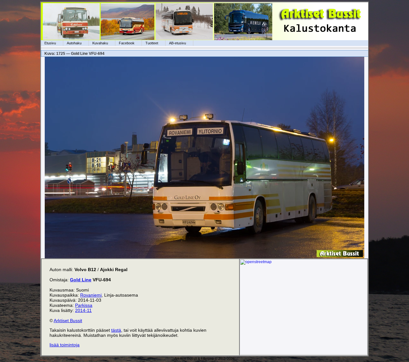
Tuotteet (151, 43)
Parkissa (83, 305)
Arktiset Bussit (68, 320)
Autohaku (74, 43)
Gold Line (80, 279)
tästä (116, 330)
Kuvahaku (100, 43)
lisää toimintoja (65, 344)
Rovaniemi (91, 295)
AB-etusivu (177, 43)
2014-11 (83, 310)
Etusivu (50, 43)
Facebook (127, 43)
